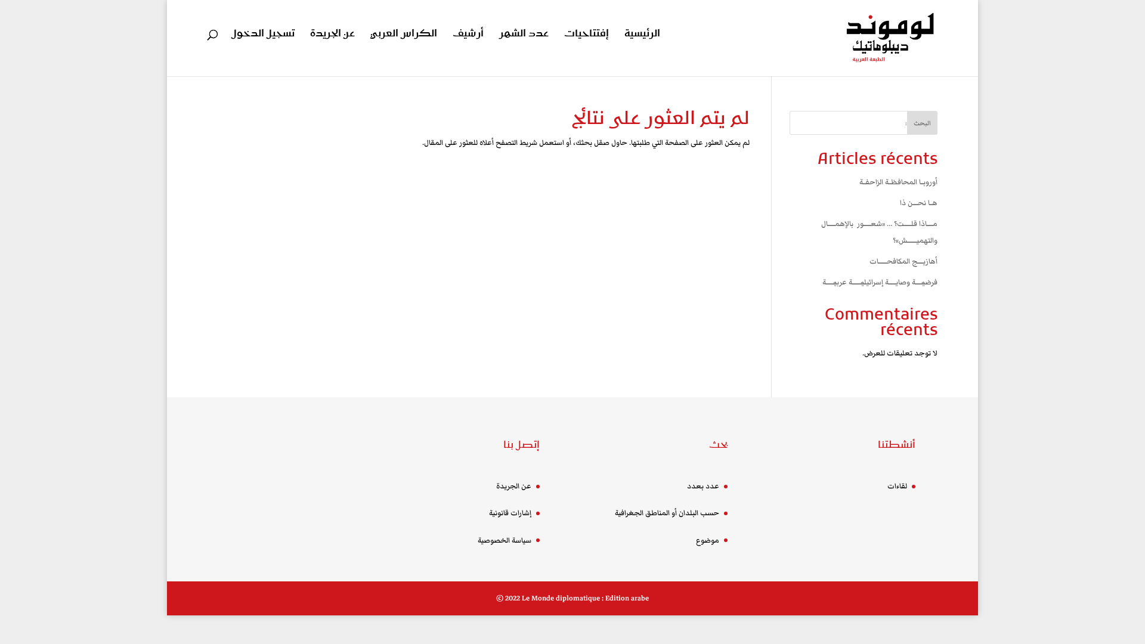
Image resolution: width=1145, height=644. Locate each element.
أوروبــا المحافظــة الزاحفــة (898, 182)
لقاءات (897, 486)
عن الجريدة (332, 35)
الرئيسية (642, 35)
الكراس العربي (403, 35)
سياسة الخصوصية (504, 540)
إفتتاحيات (586, 35)
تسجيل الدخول (263, 35)
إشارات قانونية (510, 513)
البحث (922, 123)
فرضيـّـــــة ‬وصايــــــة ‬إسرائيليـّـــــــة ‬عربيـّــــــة (879, 282)
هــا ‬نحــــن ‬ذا (918, 203)
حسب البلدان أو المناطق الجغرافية (667, 513)
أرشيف (468, 35)
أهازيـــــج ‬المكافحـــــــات (903, 261)
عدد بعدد (703, 486)
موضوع (707, 540)
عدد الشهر (524, 35)
